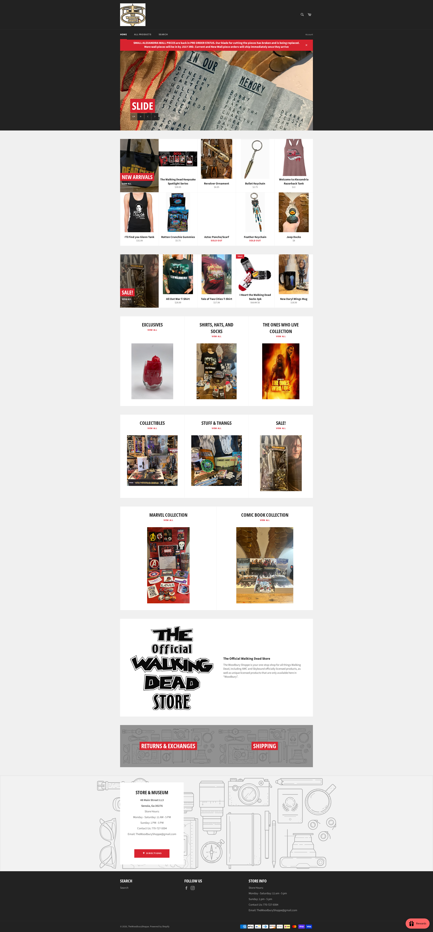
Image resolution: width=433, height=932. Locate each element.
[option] (216, 91)
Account (309, 34)
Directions (153, 853)
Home (123, 34)
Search (163, 34)
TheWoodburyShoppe (138, 926)
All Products (142, 34)
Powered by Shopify (159, 926)
